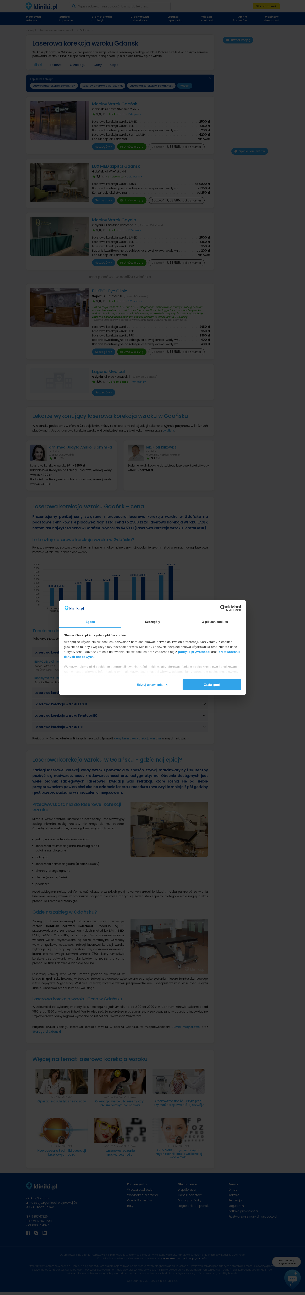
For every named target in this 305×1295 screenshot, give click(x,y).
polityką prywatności (194, 652)
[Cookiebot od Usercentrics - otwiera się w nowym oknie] (223, 608)
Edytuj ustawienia (149, 684)
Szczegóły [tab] (152, 621)
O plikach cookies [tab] (215, 621)
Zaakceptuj (212, 684)
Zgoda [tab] (90, 621)
